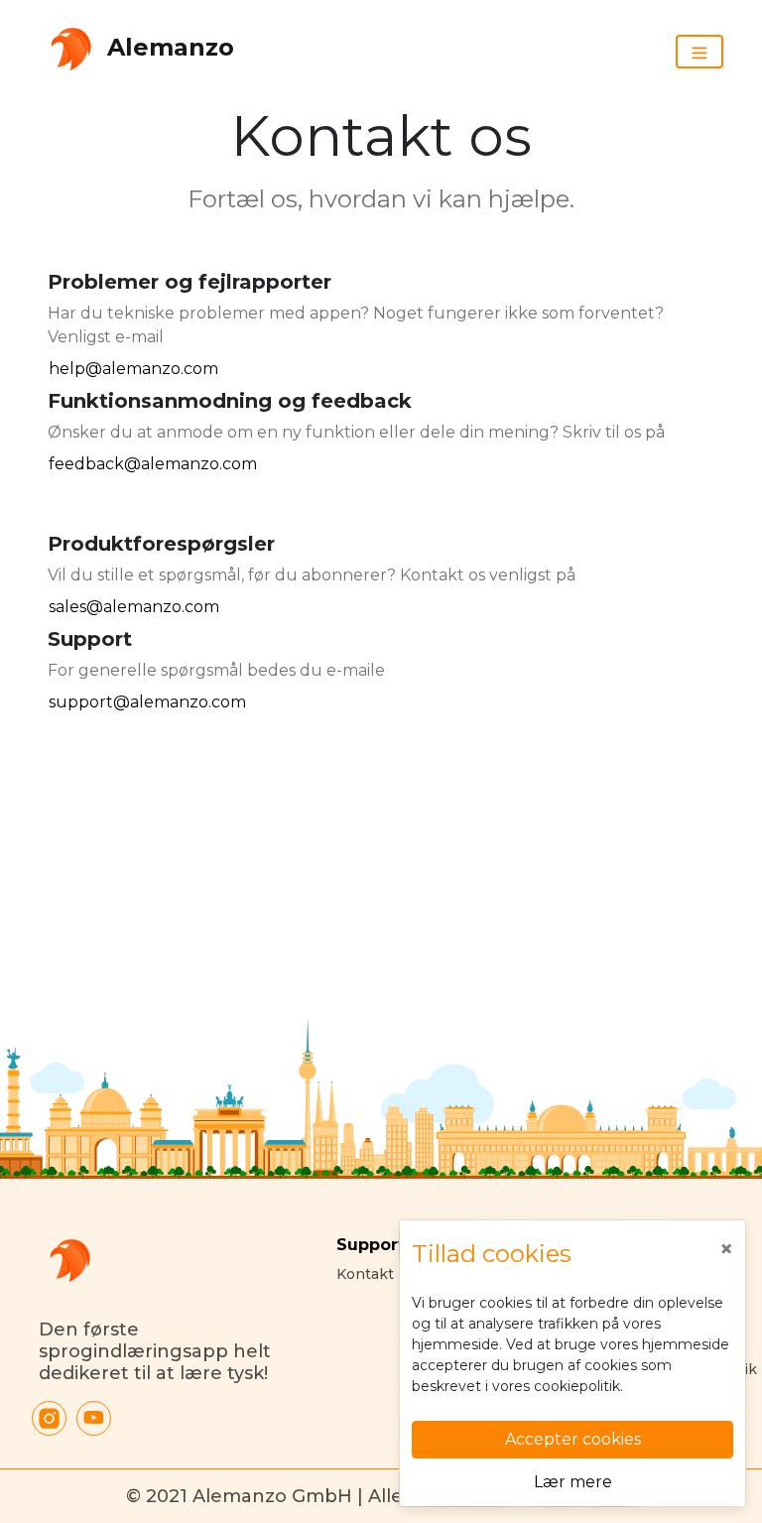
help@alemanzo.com (133, 368)
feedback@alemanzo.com (153, 463)
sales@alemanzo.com (134, 606)
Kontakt (365, 1274)
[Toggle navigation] (699, 51)
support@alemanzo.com (147, 702)
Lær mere (573, 1481)
